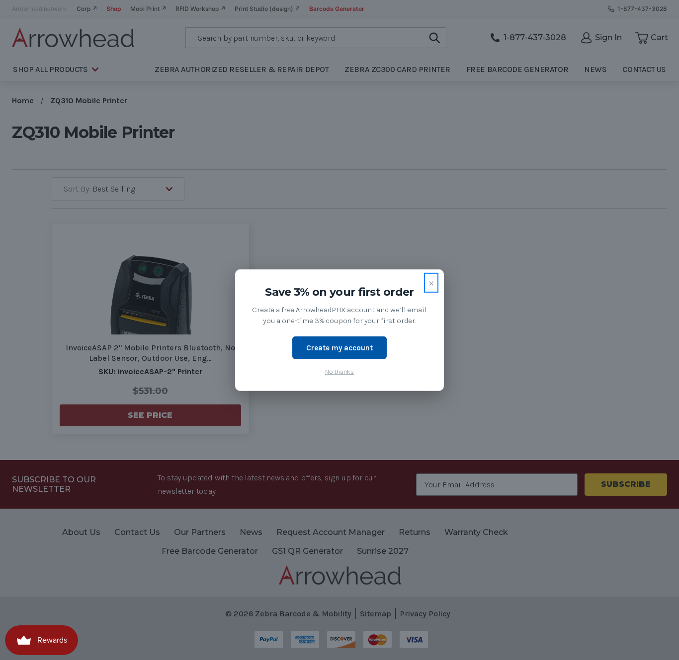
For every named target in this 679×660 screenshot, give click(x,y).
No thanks (339, 371)
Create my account (339, 347)
